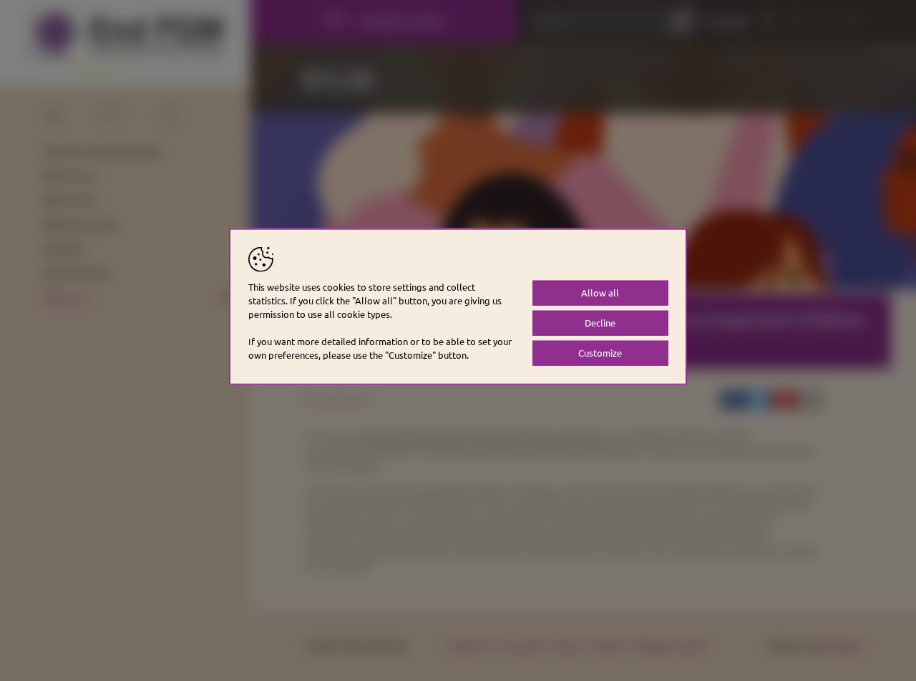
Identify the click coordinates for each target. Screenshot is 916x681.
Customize (600, 353)
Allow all (600, 292)
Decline (600, 323)
